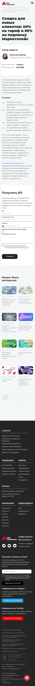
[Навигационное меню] (32, 3)
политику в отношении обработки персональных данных (16, 247)
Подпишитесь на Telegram (13, 589)
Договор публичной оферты (12, 630)
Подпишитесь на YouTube (13, 608)
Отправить (10, 256)
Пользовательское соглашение (13, 632)
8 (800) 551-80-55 (25, 537)
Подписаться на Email (13, 583)
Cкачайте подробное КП (13, 163)
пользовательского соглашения (13, 246)
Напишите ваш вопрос (9, 234)
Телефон (4, 223)
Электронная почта (8, 217)
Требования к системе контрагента (14, 648)
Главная (4, 8)
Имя (3, 211)
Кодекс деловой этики (10, 651)
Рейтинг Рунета (12, 659)
